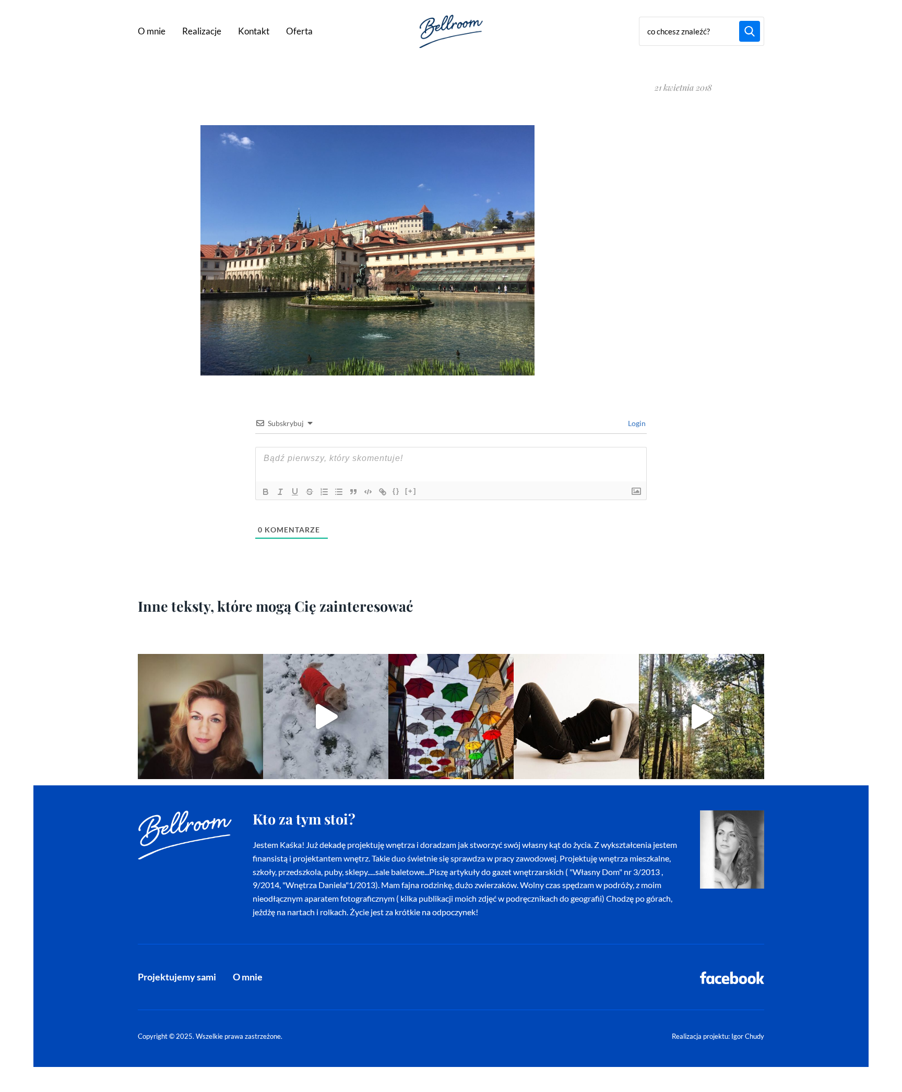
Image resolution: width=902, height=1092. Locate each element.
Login (636, 423)
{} (396, 491)
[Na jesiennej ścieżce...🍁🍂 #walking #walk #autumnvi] (701, 716)
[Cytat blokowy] (353, 492)
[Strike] (309, 492)
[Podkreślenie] (295, 492)
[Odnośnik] (382, 492)
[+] (411, 491)
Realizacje (201, 31)
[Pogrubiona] (265, 492)
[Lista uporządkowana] (324, 492)
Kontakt (253, 31)
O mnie (151, 31)
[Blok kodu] (368, 492)
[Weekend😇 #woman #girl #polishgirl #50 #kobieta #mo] (576, 716)
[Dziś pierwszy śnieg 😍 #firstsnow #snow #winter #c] (325, 716)
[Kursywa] (280, 492)
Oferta (299, 31)
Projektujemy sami (177, 976)
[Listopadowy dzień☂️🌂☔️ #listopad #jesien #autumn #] (451, 716)
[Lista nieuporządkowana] (338, 492)
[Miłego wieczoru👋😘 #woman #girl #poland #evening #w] (200, 716)
